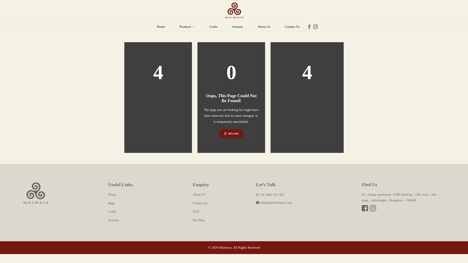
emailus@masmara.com (275, 202)
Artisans (237, 26)
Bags (111, 203)
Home (161, 26)
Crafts (213, 26)
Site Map (199, 220)
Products (185, 26)
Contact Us (292, 26)
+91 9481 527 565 (271, 195)
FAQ (196, 211)
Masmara (225, 247)
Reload (233, 133)
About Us (264, 26)
